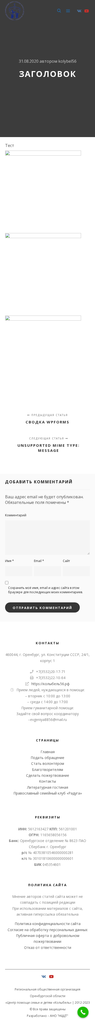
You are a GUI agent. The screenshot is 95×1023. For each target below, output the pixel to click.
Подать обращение (47, 757)
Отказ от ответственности (47, 947)
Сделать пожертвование (47, 775)
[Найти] (59, 11)
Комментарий (15, 515)
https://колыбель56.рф (50, 683)
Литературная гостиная (47, 787)
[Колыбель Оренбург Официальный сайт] (14, 11)
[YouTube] (86, 11)
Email (39, 561)
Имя (9, 561)
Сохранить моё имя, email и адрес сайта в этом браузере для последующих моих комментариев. (45, 590)
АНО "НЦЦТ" (59, 1016)
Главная (48, 751)
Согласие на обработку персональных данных (47, 929)
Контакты (47, 781)
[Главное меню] (68, 11)
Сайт (66, 561)
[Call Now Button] (83, 1012)
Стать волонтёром (47, 763)
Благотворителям (47, 769)
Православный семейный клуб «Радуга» (47, 793)
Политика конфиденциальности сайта (48, 923)
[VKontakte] (79, 11)
